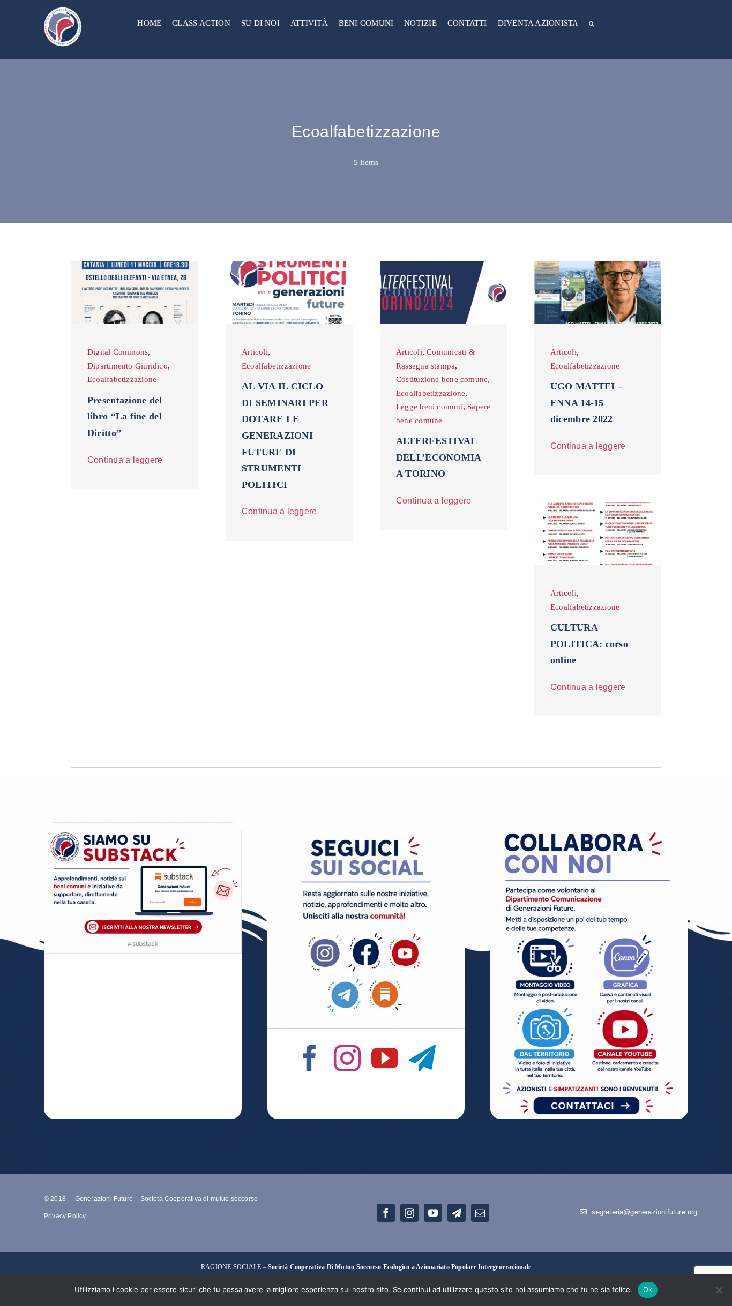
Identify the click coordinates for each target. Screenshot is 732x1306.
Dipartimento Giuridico (127, 366)
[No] (718, 1290)
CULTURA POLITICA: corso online (589, 643)
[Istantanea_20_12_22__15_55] (598, 505)
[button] (591, 24)
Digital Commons (117, 352)
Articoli (255, 352)
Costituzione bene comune (442, 379)
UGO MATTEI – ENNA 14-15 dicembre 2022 (586, 402)
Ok (648, 1289)
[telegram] (422, 1058)
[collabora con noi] (589, 826)
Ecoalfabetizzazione (121, 379)
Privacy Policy (65, 1216)
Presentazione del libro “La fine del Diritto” (124, 416)
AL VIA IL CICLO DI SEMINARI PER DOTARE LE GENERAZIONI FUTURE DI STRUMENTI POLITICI (285, 435)
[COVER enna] (598, 264)
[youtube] (384, 1058)
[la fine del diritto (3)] (135, 264)
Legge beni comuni (429, 406)
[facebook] (309, 1058)
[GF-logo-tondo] (62, 9)
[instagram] (347, 1058)
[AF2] (443, 264)
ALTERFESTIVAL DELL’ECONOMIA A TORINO (438, 457)
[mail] (480, 1213)
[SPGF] (289, 264)
